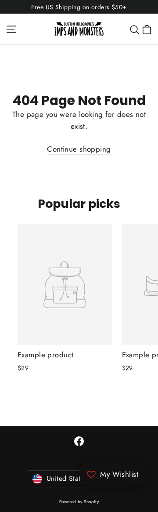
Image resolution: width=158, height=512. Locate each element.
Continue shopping (79, 149)
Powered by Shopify (79, 501)
